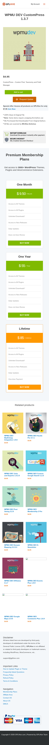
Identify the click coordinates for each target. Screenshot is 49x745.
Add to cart (18, 92)
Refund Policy (8, 678)
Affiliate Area (7, 695)
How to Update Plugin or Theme (15, 669)
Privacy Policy (8, 675)
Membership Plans (10, 692)
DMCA (5, 704)
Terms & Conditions (10, 681)
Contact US (7, 698)
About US (6, 701)
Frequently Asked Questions (14, 672)
